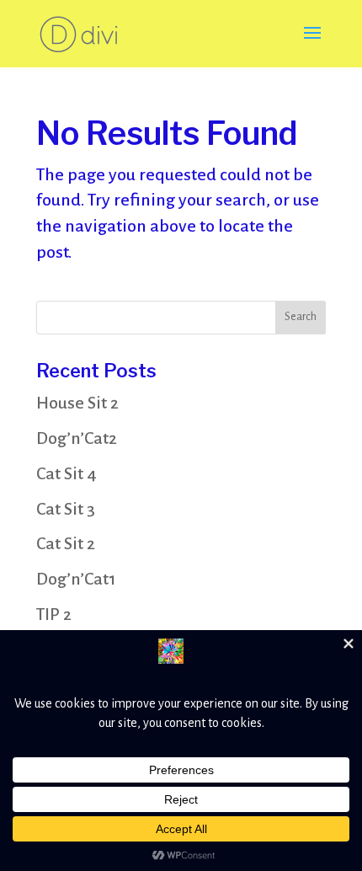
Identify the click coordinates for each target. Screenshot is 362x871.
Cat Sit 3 (65, 509)
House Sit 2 (77, 402)
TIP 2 (54, 614)
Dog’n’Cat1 (76, 578)
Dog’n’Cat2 (76, 438)
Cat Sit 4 (66, 473)
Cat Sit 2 (65, 543)
